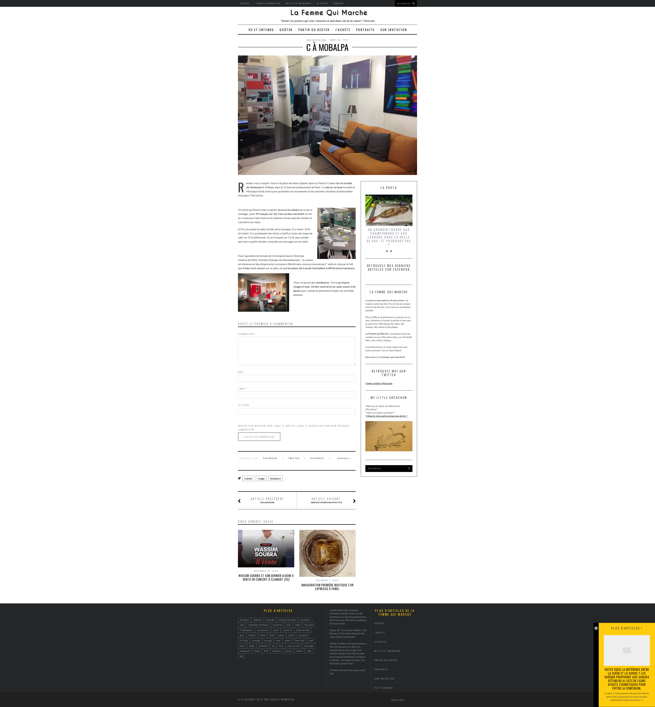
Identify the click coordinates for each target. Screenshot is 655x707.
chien (297, 625)
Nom (241, 372)
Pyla (281, 646)
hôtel (262, 635)
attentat (257, 619)
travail (288, 651)
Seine (257, 651)
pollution (263, 646)
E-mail (243, 388)
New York (299, 640)
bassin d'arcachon (287, 619)
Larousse (302, 635)
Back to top (397, 700)
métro (288, 640)
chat (289, 625)
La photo (380, 641)
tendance (275, 478)
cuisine (248, 478)
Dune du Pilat (303, 630)
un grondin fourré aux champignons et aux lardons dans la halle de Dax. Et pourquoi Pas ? (389, 237)
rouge (261, 478)
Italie (271, 635)
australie (270, 619)
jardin (291, 635)
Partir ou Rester (314, 29)
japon (281, 635)
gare (242, 635)
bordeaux (305, 619)
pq (273, 646)
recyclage (308, 646)
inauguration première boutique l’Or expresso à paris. (327, 587)
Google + (344, 458)
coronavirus (263, 630)
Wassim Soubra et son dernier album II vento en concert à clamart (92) (266, 577)
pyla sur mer (293, 646)
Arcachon (244, 619)
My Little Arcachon (387, 650)
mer (278, 640)
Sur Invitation (393, 29)
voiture (299, 651)
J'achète (379, 632)
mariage (256, 640)
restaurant (245, 651)
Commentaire (247, 334)
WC (242, 656)
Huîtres (252, 635)
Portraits (365, 29)
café (242, 625)
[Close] (596, 628)
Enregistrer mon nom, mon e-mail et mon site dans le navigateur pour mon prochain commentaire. (293, 427)
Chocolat (309, 625)
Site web (243, 405)
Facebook (270, 458)
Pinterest (317, 458)
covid (275, 630)
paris (242, 646)
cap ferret (277, 625)
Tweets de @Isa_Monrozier (378, 383)
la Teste (244, 640)
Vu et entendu (261, 29)
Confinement (246, 630)
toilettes (276, 651)
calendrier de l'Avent (258, 625)
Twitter (294, 458)
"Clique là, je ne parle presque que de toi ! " (386, 416)
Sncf (266, 651)
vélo (309, 651)
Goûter (286, 29)
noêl (311, 640)
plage (251, 646)
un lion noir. (267, 500)
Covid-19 (287, 630)
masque (268, 640)
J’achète (343, 29)
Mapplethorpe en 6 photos (326, 500)
